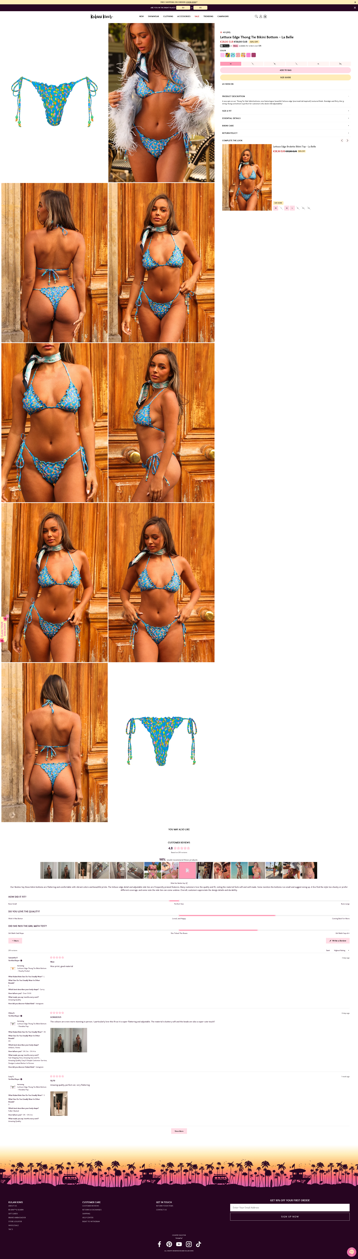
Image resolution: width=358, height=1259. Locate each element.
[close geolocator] (355, 7)
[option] (230, 64)
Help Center (87, 1218)
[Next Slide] (315, 870)
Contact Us (161, 1210)
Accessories (183, 16)
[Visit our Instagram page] (188, 1244)
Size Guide (285, 77)
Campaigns (223, 16)
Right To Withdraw (91, 1221)
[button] (48, 870)
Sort (328, 950)
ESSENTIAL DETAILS (231, 118)
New (141, 16)
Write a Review (341, 941)
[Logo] (102, 16)
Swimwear (153, 16)
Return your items (164, 1206)
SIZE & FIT (226, 111)
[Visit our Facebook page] (159, 1244)
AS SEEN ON (227, 84)
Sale (197, 16)
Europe (178, 1238)
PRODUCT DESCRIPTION (233, 96)
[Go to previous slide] (342, 140)
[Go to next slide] (347, 140)
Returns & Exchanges (92, 1210)
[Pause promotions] (355, 2)
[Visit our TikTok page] (198, 1244)
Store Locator (15, 1221)
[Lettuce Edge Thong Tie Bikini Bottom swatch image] (222, 55)
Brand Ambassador (17, 1218)
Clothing (168, 16)
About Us (12, 1206)
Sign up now (290, 1216)
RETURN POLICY (229, 133)
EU (183, 8)
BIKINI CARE (228, 125)
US (200, 8)
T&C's (10, 1229)
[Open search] (256, 16)
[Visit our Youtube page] (179, 1244)
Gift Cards (13, 1214)
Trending (208, 16)
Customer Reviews (90, 1206)
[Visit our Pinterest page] (169, 1244)
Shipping (86, 1214)
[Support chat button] (352, 1252)
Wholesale (13, 1225)
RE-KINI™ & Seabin (15, 1210)
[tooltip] (186, 883)
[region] (179, 870)
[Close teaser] (7, 616)
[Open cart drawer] (265, 16)
